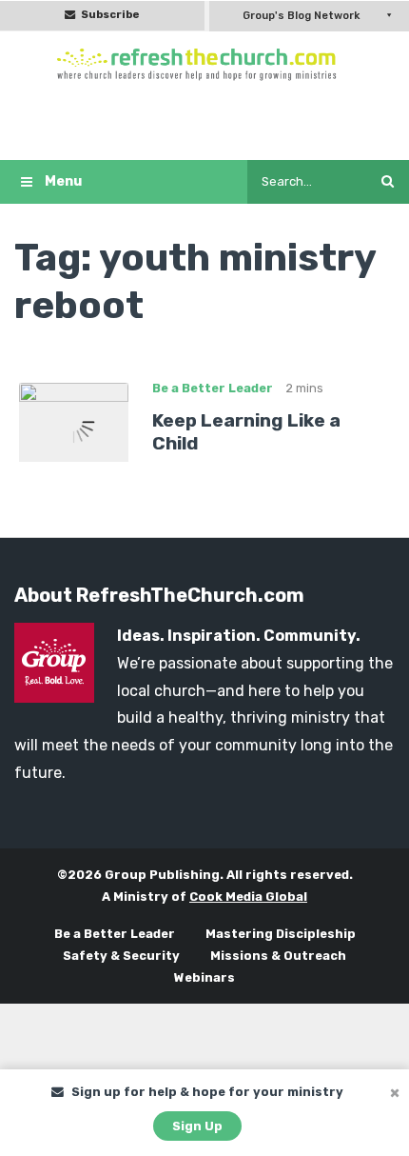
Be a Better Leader (212, 388)
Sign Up (197, 1126)
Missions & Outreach (278, 955)
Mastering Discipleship (280, 934)
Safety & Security (121, 955)
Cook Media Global (248, 896)
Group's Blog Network (301, 16)
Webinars (204, 977)
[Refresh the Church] (204, 64)
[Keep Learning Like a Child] (73, 420)
